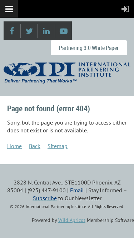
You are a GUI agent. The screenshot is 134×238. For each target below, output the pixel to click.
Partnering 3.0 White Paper (89, 48)
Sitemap (58, 146)
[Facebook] (12, 31)
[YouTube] (63, 31)
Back (34, 146)
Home (14, 146)
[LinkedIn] (46, 31)
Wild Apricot (71, 220)
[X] (29, 31)
